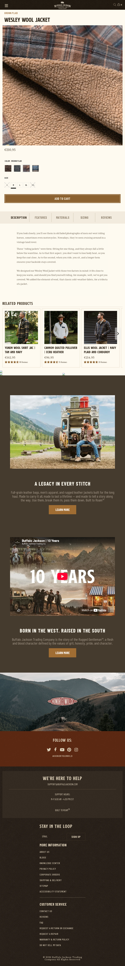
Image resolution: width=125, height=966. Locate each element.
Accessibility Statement (53, 891)
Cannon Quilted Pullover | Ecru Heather (60, 350)
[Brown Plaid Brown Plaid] (26, 168)
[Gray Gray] (17, 168)
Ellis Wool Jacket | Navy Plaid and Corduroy (100, 350)
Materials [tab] (62, 217)
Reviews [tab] (106, 217)
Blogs (43, 857)
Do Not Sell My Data (50, 945)
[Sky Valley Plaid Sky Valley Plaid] (35, 168)
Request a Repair (49, 933)
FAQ (41, 922)
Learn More (62, 510)
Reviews (44, 916)
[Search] (114, 4)
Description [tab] (19, 217)
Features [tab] (41, 217)
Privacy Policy (48, 868)
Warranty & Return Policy (54, 939)
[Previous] (9, 85)
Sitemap (44, 885)
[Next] (116, 85)
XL (26, 185)
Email (45, 836)
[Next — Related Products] (118, 334)
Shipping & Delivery (51, 880)
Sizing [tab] (84, 217)
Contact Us (46, 911)
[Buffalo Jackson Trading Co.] (62, 5)
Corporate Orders (50, 874)
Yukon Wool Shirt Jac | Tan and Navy (20, 350)
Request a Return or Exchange (56, 928)
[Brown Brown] (8, 168)
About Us (44, 851)
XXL (33, 185)
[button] (5, 5)
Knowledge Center (50, 863)
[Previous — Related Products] (7, 337)
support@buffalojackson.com (63, 784)
